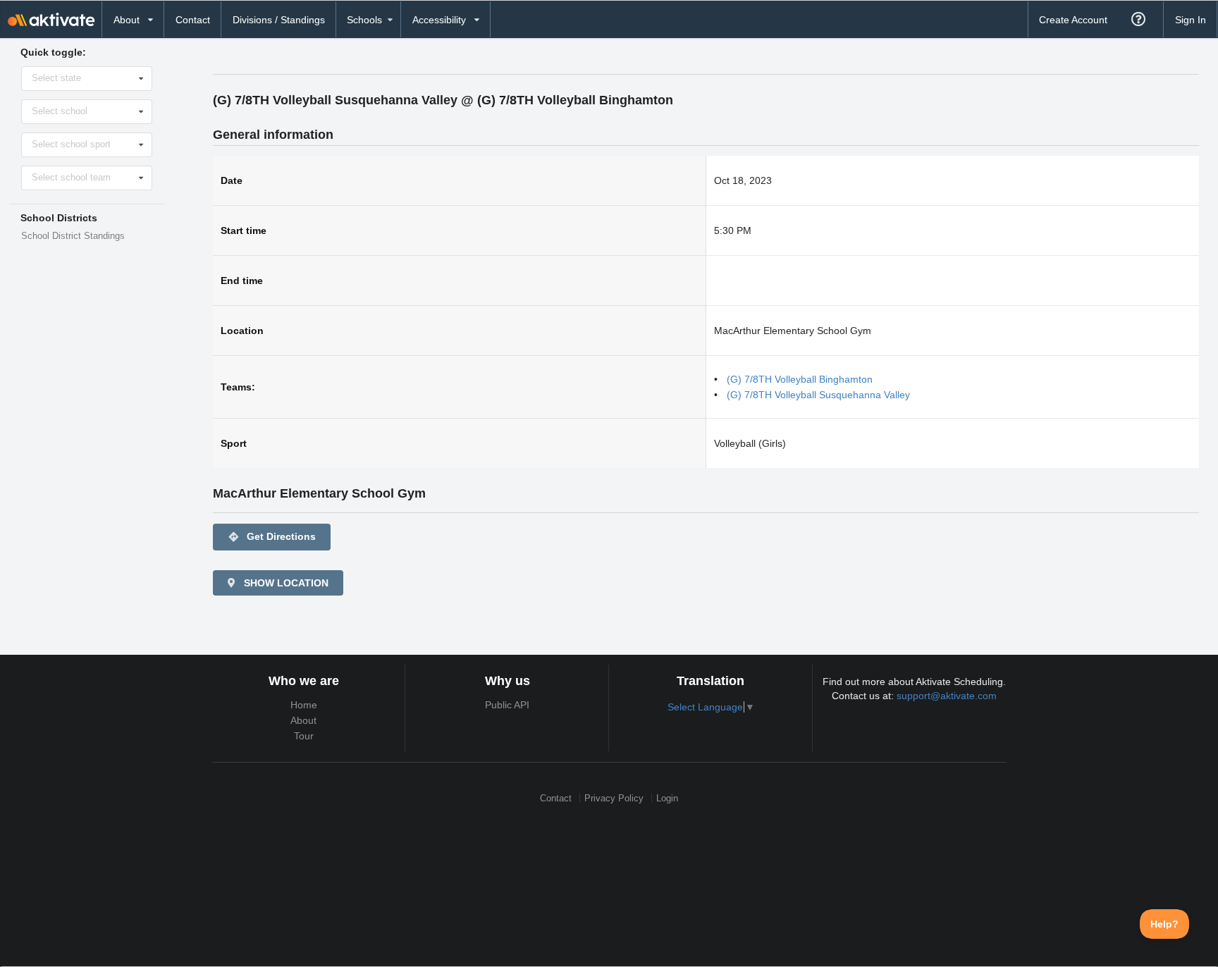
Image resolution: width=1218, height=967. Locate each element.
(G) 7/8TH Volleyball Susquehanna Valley (818, 394)
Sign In (1190, 19)
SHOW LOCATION (284, 583)
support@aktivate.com (947, 695)
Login (667, 798)
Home (303, 704)
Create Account (1073, 19)
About (303, 720)
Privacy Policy (614, 798)
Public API (507, 704)
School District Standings (73, 236)
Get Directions (272, 537)
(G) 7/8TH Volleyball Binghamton (800, 379)
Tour (304, 735)
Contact (193, 19)
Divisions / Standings (279, 19)
